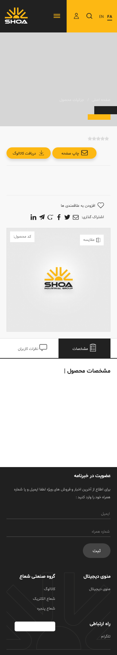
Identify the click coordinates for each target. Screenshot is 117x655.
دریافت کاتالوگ (24, 153)
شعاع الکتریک (44, 598)
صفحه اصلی (101, 100)
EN (101, 16)
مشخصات (80, 349)
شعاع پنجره (46, 608)
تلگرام (105, 636)
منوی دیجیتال (99, 589)
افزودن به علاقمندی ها (78, 205)
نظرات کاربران (28, 349)
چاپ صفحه (70, 153)
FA (109, 16)
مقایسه (89, 239)
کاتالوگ (49, 589)
